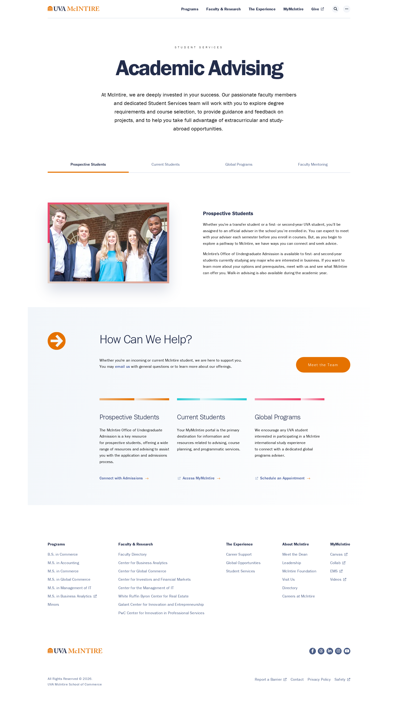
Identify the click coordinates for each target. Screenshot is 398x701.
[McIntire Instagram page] (338, 651)
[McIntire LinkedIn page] (329, 651)
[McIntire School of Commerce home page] (73, 13)
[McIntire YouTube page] (347, 651)
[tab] (88, 164)
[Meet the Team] (323, 365)
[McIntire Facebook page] (312, 651)
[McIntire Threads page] (321, 651)
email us (122, 366)
